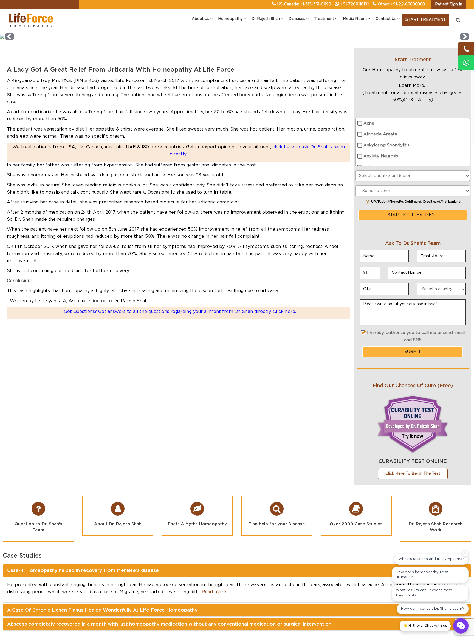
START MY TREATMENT (413, 215)
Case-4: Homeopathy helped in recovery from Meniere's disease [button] (83, 570)
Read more (214, 592)
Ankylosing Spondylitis (386, 145)
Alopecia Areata (380, 134)
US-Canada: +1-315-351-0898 (304, 4)
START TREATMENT (425, 20)
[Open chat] (461, 626)
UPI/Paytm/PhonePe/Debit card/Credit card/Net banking (416, 201)
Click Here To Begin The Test (412, 474)
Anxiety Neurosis (380, 156)
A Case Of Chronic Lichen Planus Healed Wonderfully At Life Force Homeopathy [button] (102, 610)
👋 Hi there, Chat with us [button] (425, 625)
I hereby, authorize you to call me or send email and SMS (416, 336)
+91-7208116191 (354, 4)
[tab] (237, 570)
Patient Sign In (448, 4)
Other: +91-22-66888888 (401, 4)
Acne (368, 123)
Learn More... (413, 85)
